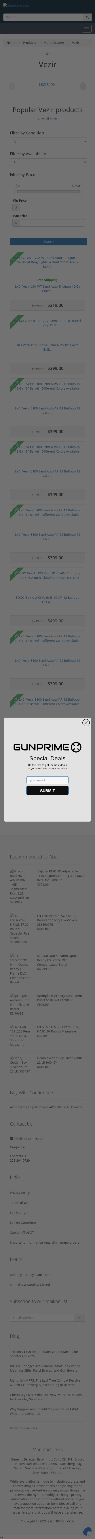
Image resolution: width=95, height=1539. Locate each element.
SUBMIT (47, 790)
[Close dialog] (86, 722)
